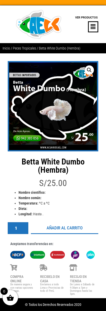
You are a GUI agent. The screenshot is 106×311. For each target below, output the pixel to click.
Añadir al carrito (65, 227)
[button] (86, 26)
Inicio (6, 48)
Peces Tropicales (24, 48)
